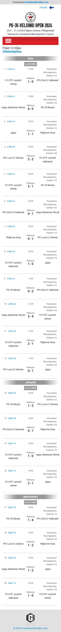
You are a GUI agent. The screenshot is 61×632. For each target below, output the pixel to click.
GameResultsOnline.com (36, 2)
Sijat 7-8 (12, 507)
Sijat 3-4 (12, 557)
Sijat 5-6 (12, 532)
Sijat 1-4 (12, 443)
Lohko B (11, 121)
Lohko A (11, 69)
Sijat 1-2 (12, 583)
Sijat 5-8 (12, 393)
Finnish (44, 7)
